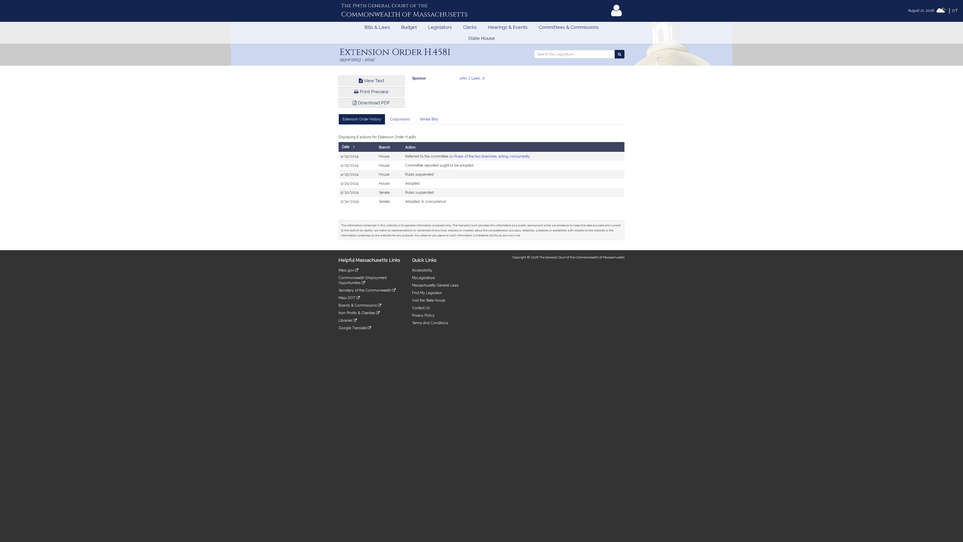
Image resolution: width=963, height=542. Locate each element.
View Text (373, 80)
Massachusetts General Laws (435, 285)
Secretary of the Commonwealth (365, 290)
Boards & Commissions (358, 305)
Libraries (346, 320)
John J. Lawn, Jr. (472, 78)
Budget (409, 27)
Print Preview (373, 91)
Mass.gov (347, 270)
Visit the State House (428, 300)
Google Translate (353, 328)
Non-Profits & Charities (357, 313)
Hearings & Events (508, 27)
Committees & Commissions (569, 27)
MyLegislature (423, 278)
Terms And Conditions (430, 323)
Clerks (470, 27)
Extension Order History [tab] (362, 119)
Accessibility (422, 270)
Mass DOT (347, 298)
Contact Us (421, 308)
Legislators (440, 27)
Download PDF (373, 102)
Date (346, 147)
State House (481, 38)
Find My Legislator (427, 293)
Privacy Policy (423, 315)
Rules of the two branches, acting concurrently (492, 156)
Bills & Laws (377, 27)
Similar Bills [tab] (429, 119)
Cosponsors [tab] (400, 119)
